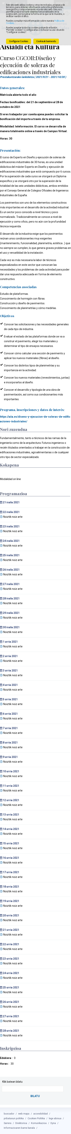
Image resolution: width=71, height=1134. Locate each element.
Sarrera (7, 1123)
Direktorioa (21, 1123)
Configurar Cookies (18, 41)
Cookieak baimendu (46, 41)
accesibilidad (40, 1113)
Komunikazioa (39, 1123)
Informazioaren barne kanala (19, 1127)
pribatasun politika (14, 1118)
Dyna (53, 1123)
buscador (9, 1113)
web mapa (23, 1113)
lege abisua (55, 1118)
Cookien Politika (36, 1118)
